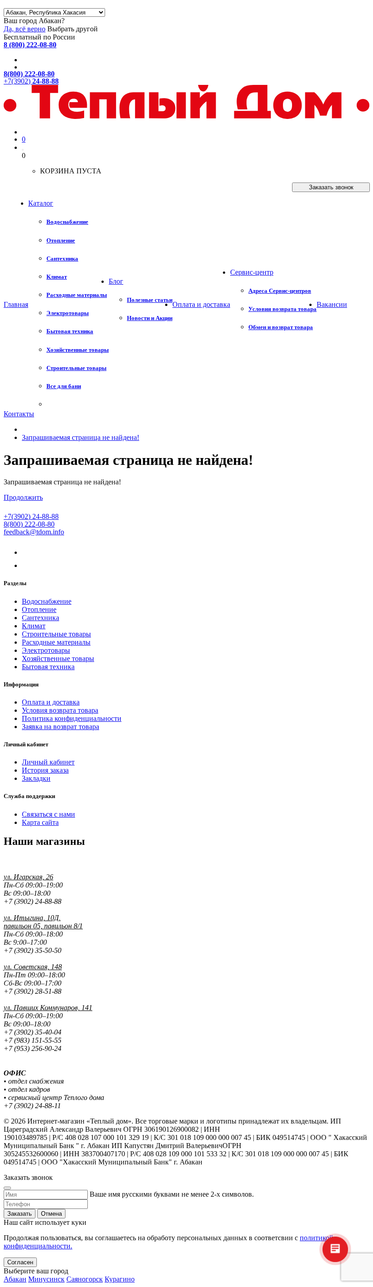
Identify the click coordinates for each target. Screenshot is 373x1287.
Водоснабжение (46, 601)
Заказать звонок (331, 187)
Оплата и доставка (201, 304)
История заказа (45, 770)
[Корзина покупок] (23, 150)
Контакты (19, 414)
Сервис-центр (251, 272)
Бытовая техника (48, 667)
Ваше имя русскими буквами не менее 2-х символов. (172, 1194)
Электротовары (46, 650)
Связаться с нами (48, 814)
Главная (16, 304)
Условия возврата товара (60, 710)
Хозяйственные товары (58, 658)
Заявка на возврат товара (60, 726)
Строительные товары (56, 634)
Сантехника (40, 617)
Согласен (20, 1262)
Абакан (15, 1279)
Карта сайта (40, 822)
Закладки (36, 778)
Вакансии (332, 304)
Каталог (40, 203)
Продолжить (23, 497)
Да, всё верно (24, 29)
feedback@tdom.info (34, 532)
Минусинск (46, 1279)
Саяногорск (84, 1279)
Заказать (19, 1213)
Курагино (120, 1279)
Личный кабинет (48, 762)
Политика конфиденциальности (71, 718)
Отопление (39, 609)
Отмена (51, 1213)
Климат (33, 626)
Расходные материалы (56, 642)
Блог (116, 281)
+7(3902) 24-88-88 (31, 516)
